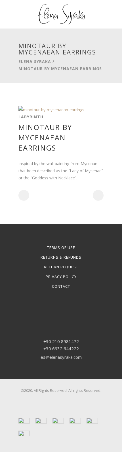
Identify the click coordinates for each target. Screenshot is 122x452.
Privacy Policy (61, 276)
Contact (61, 286)
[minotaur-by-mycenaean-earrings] (51, 109)
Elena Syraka (34, 61)
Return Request (61, 266)
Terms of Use (61, 247)
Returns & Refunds (61, 257)
